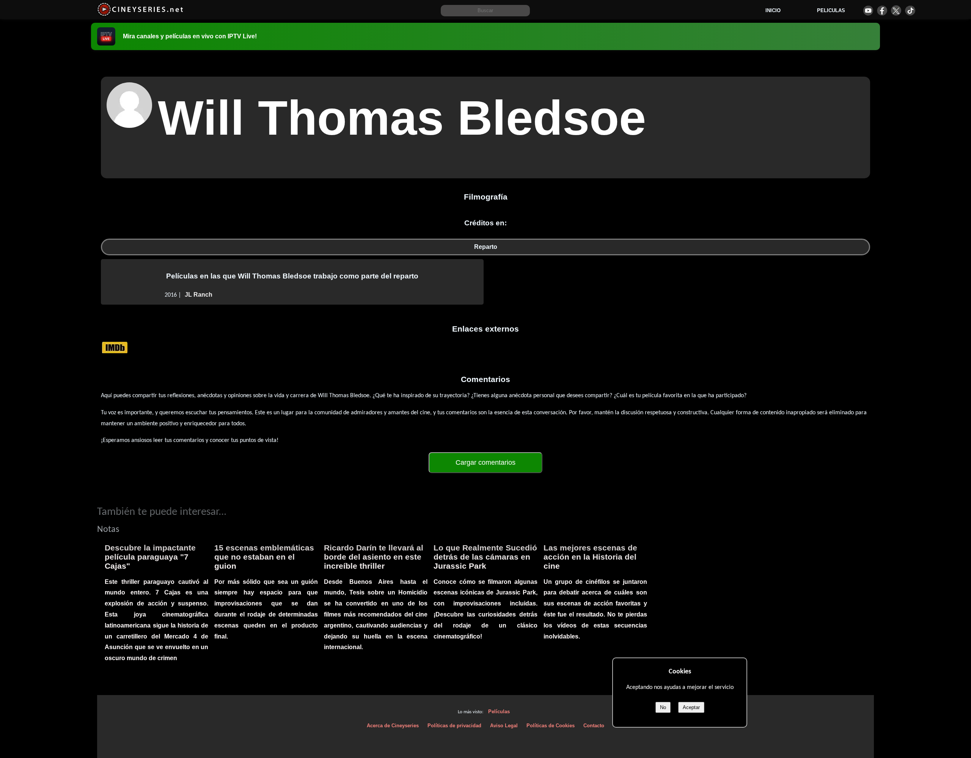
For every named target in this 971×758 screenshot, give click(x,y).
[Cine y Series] (140, 14)
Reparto (485, 247)
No (663, 707)
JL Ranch (198, 294)
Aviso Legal (504, 725)
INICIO (773, 10)
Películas (499, 711)
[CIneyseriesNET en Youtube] (868, 10)
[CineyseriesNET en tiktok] (910, 10)
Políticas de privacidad (454, 725)
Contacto (593, 725)
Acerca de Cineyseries (393, 725)
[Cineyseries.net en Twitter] (896, 10)
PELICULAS (831, 10)
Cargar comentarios (485, 462)
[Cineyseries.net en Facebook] (882, 10)
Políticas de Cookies (550, 725)
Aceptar (691, 707)
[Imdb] (115, 347)
